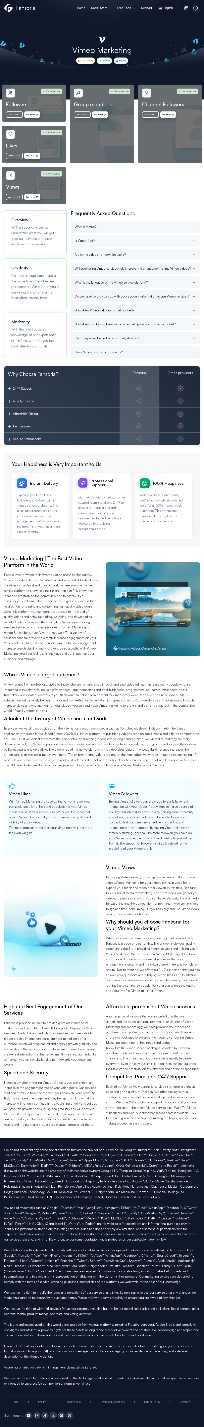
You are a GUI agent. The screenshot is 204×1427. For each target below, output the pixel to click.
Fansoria (25, 8)
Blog (16, 1401)
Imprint (42, 1401)
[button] (109, 8)
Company (185, 1401)
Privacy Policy (73, 1401)
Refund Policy (152, 1401)
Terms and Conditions (112, 1401)
